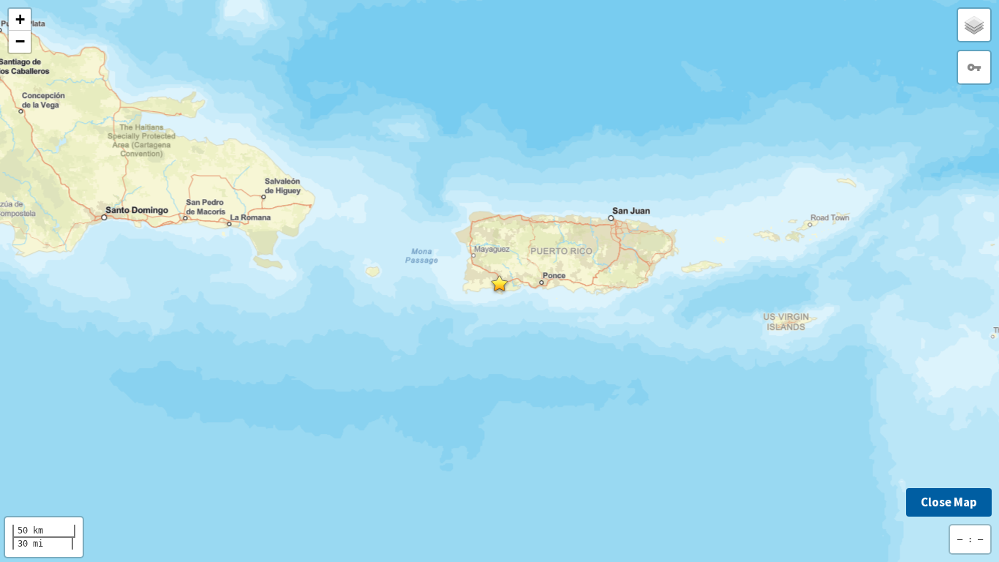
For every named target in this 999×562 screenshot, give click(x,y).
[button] (499, 283)
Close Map (949, 502)
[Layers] (974, 25)
